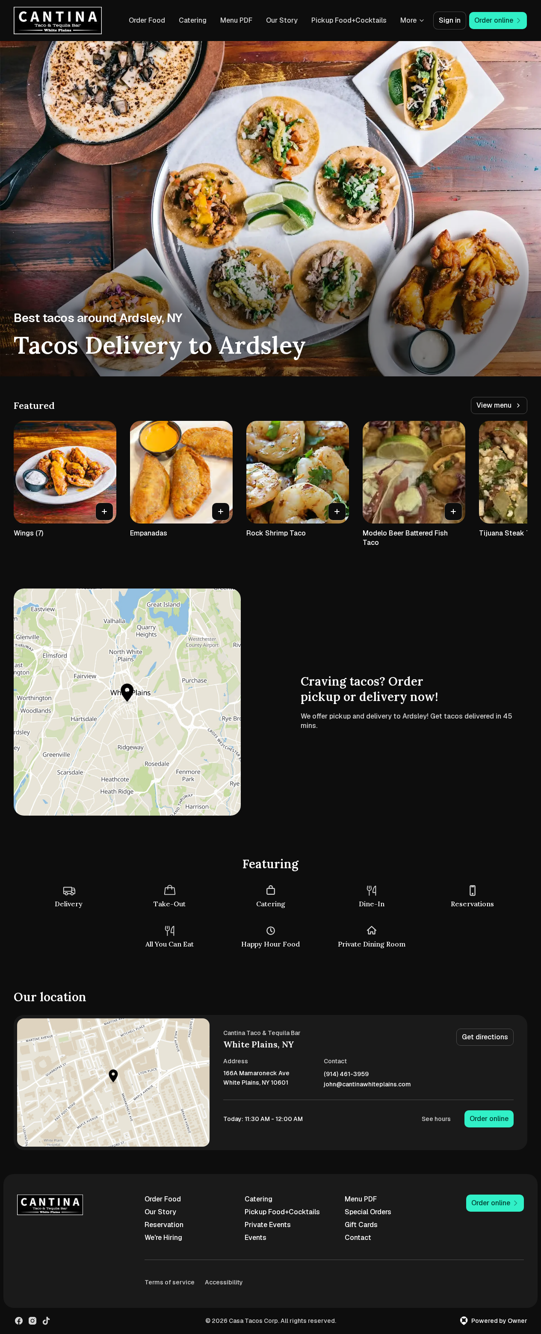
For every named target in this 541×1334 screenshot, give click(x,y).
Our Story (282, 20)
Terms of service (170, 1282)
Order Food (147, 20)
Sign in (450, 20)
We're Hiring (163, 1237)
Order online (489, 1118)
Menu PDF (236, 20)
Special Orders (368, 1211)
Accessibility (224, 1282)
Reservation (164, 1224)
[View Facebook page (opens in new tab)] (19, 1321)
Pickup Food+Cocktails (349, 20)
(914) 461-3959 (346, 1074)
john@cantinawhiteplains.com (367, 1084)
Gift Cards (361, 1224)
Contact (358, 1237)
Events (255, 1237)
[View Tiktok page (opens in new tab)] (46, 1321)
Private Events (268, 1224)
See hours (436, 1119)
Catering (193, 20)
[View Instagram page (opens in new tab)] (32, 1321)
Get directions (485, 1036)
